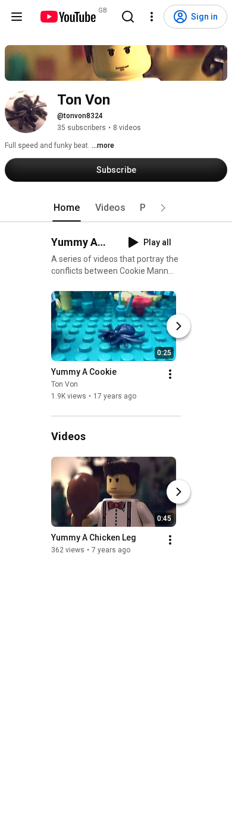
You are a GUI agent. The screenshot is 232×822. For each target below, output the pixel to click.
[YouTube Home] (67, 16)
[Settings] (152, 17)
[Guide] (17, 17)
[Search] (128, 17)
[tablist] (116, 208)
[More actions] (170, 374)
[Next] (178, 326)
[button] (163, 208)
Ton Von (64, 384)
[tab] (66, 208)
